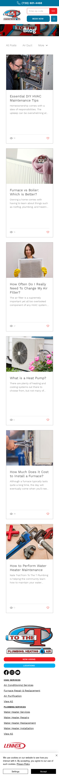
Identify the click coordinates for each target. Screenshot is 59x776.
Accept (43, 771)
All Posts (11, 45)
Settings (15, 771)
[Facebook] (6, 672)
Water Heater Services (17, 712)
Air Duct (27, 45)
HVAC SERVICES (12, 680)
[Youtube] (17, 672)
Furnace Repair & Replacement (22, 690)
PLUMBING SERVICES (15, 707)
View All (8, 701)
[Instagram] (12, 672)
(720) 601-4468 (32, 3)
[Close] (54, 757)
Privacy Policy (23, 763)
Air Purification (13, 695)
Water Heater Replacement (20, 723)
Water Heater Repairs (16, 717)
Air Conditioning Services (18, 685)
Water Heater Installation (19, 728)
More (41, 45)
